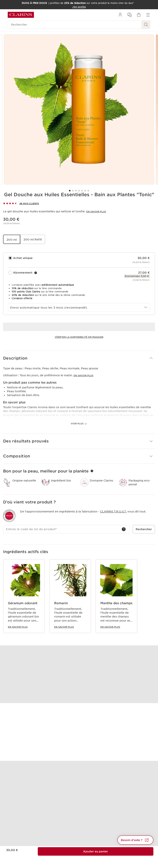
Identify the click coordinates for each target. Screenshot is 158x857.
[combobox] (79, 307)
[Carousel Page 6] (85, 190)
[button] (79, 358)
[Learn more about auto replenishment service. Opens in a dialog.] (35, 273)
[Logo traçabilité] (9, 516)
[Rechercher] (146, 24)
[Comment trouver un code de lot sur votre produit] (123, 529)
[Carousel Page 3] (76, 190)
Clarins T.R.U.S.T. (113, 511)
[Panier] (138, 15)
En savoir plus (96, 211)
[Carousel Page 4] (79, 190)
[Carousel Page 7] (88, 190)
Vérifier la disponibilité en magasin (79, 337)
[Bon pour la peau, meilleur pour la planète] (92, 471)
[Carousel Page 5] (82, 190)
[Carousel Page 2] (73, 190)
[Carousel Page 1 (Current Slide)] (70, 190)
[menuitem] (120, 15)
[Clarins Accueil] (21, 15)
